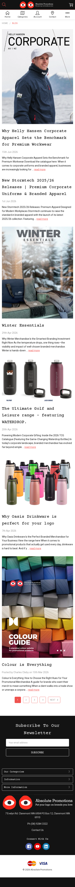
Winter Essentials (23, 325)
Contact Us (38, 830)
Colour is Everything (27, 664)
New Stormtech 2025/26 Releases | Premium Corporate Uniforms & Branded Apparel (37, 187)
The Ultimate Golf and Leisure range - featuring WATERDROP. (33, 415)
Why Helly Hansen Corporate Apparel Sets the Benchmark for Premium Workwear (34, 138)
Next (53, 700)
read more (40, 169)
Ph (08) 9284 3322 (37, 823)
